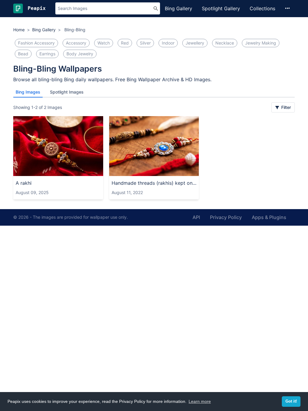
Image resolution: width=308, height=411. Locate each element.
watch (103, 42)
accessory (76, 42)
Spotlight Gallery (221, 8)
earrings (47, 53)
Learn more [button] (200, 401)
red (125, 42)
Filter (285, 107)
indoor (168, 42)
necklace (224, 42)
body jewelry (79, 53)
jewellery (195, 42)
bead (23, 53)
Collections (262, 8)
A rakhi (24, 183)
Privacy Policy (226, 217)
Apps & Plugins (269, 217)
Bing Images (28, 91)
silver (145, 42)
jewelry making (260, 42)
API (196, 217)
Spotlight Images (67, 91)
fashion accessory (36, 42)
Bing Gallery (178, 8)
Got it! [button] (291, 401)
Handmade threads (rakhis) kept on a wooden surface (154, 183)
